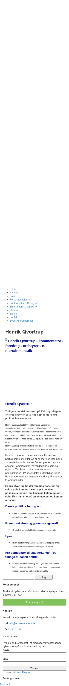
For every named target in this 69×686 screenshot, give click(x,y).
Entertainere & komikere (23, 306)
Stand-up (15, 310)
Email (6, 659)
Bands (13, 313)
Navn (6, 650)
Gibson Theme (21, 672)
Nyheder (14, 292)
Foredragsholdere (20, 299)
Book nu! (5, 684)
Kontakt (14, 317)
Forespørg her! (34, 602)
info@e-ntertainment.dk (22, 623)
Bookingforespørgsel (21, 320)
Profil (12, 296)
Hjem (13, 289)
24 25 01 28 (14, 629)
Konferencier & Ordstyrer (24, 303)
